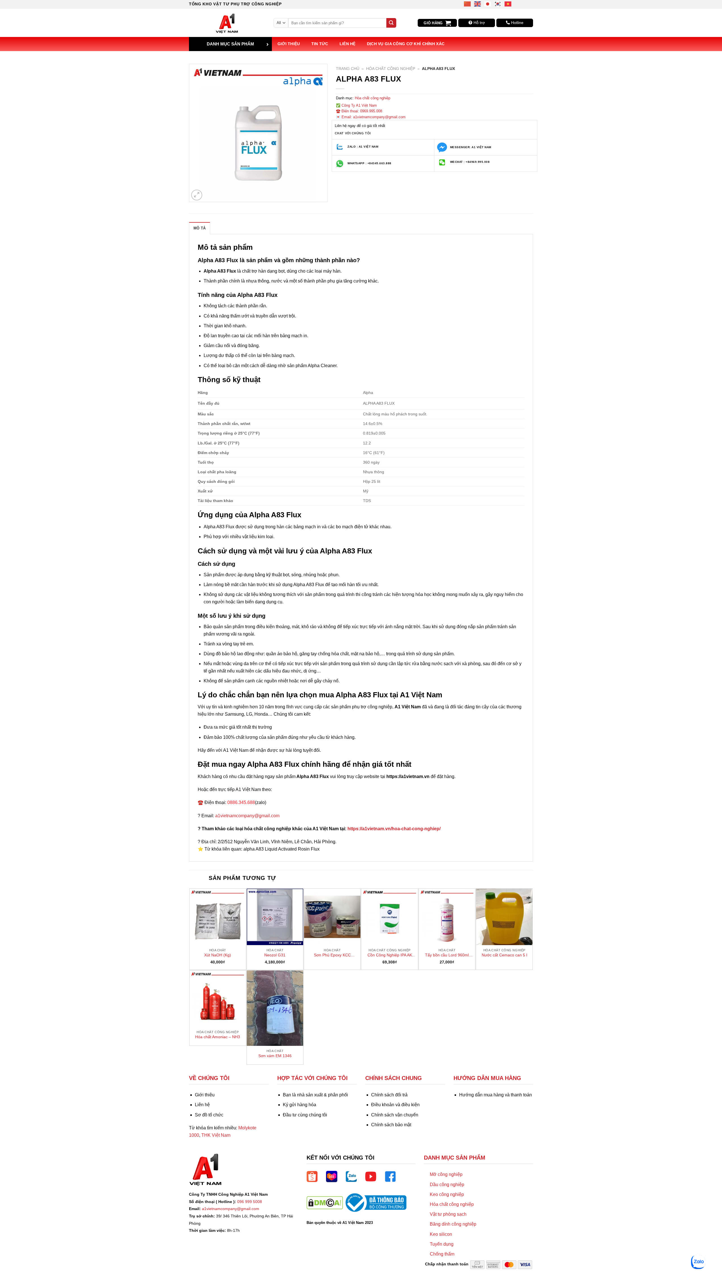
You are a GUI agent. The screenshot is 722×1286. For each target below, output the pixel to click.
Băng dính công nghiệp (453, 1224)
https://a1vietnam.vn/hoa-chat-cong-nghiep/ (394, 828)
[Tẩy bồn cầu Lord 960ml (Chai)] (447, 917)
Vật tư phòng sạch (448, 1214)
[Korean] (498, 3)
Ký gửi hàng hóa (299, 1104)
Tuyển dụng (442, 1244)
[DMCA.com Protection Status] (325, 1202)
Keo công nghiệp (447, 1194)
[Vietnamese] (508, 3)
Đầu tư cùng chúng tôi (305, 1114)
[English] (477, 3)
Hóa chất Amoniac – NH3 (217, 1037)
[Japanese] (488, 3)
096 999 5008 (249, 1201)
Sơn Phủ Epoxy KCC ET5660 (332, 955)
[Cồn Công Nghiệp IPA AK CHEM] (389, 917)
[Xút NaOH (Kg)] (218, 917)
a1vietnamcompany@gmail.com (247, 815)
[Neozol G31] (275, 917)
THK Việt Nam (215, 1135)
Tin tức (319, 43)
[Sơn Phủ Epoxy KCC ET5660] (332, 917)
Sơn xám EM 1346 (275, 1055)
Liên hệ (348, 43)
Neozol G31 (274, 955)
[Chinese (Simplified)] (467, 3)
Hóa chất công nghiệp (390, 69)
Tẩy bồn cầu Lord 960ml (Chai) (447, 955)
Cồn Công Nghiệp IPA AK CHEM (389, 955)
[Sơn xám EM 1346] (275, 1008)
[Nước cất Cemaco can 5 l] (504, 917)
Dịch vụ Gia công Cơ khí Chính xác (406, 43)
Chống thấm (442, 1254)
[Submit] (391, 23)
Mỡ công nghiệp (446, 1174)
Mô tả (199, 228)
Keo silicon (441, 1234)
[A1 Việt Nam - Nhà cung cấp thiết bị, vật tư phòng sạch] (227, 23)
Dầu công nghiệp (447, 1184)
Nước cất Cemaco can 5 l (504, 955)
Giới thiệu (289, 43)
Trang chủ (347, 69)
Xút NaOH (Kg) (217, 955)
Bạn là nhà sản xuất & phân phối (315, 1094)
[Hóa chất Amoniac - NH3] (218, 998)
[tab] (199, 228)
